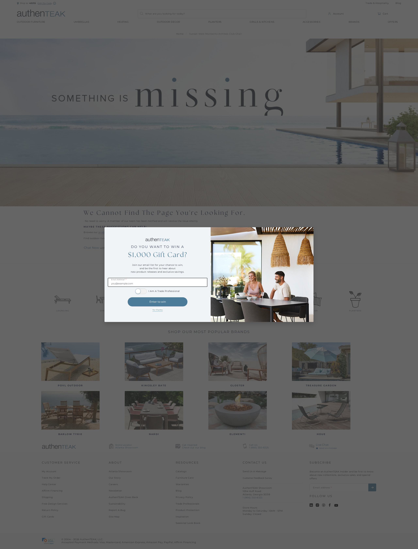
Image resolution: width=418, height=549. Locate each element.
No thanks (158, 310)
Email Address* (118, 280)
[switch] (141, 291)
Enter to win (157, 301)
